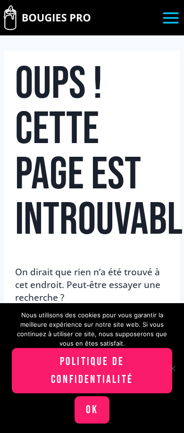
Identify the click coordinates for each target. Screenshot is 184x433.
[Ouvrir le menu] (170, 18)
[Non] (172, 368)
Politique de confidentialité (92, 370)
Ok (92, 409)
